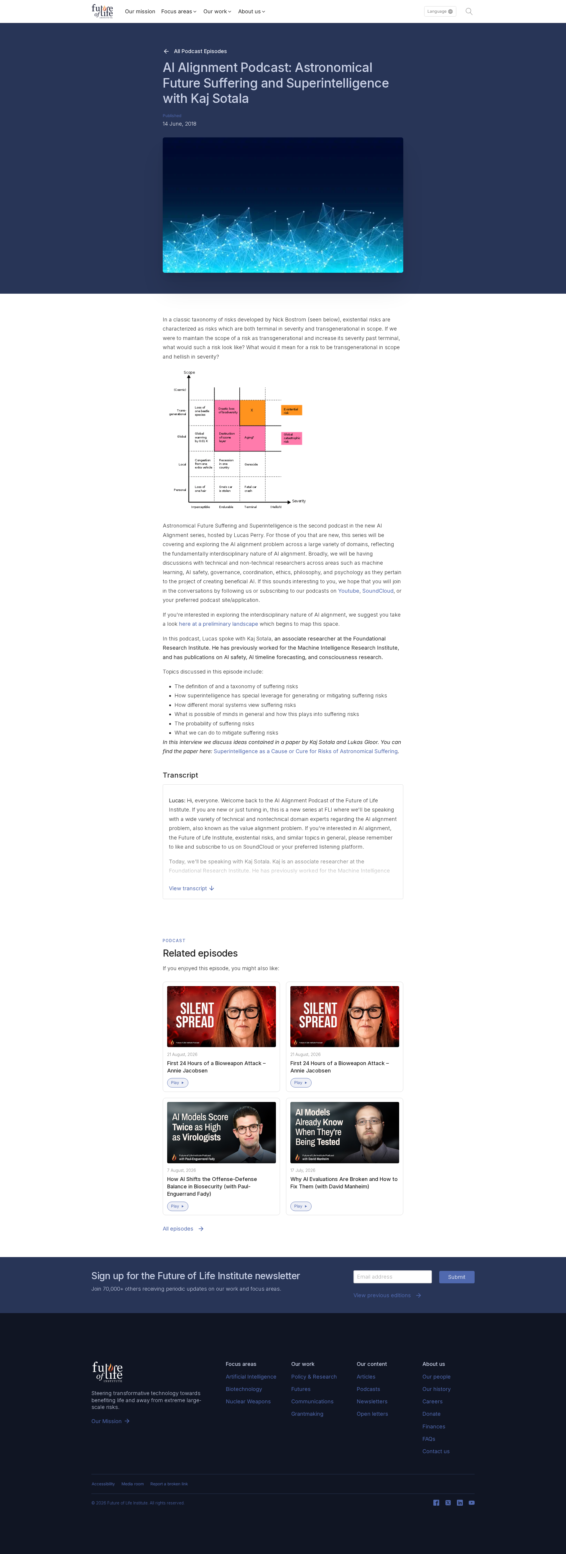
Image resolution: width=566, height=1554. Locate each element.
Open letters (372, 1414)
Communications (312, 1401)
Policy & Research (314, 1377)
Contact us (436, 1451)
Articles (366, 1377)
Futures (301, 1389)
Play (175, 1082)
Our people (436, 1377)
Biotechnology (244, 1389)
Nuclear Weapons (248, 1401)
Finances (433, 1426)
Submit (456, 1277)
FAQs (428, 1439)
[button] (440, 11)
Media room (132, 1483)
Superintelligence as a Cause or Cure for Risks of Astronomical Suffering (306, 751)
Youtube (348, 591)
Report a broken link (169, 1483)
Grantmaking (307, 1414)
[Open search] (469, 11)
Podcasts (368, 1389)
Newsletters (372, 1401)
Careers (432, 1401)
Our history (436, 1389)
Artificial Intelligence (251, 1377)
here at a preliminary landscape (218, 624)
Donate (431, 1414)
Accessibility (103, 1483)
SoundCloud (378, 591)
